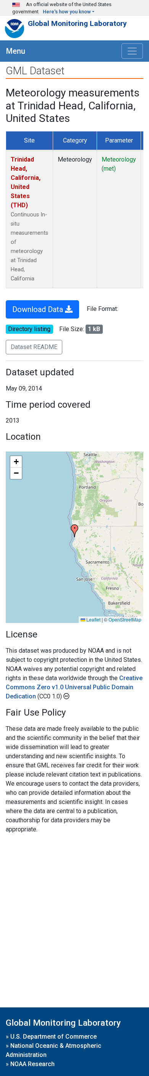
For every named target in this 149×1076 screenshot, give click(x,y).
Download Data (38, 309)
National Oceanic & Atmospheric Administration (53, 1050)
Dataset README (34, 347)
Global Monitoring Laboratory (77, 23)
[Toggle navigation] (132, 51)
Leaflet (92, 619)
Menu (15, 51)
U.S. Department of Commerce (53, 1036)
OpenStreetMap (125, 619)
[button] (74, 530)
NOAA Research (32, 1064)
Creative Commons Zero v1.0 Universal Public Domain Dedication (74, 687)
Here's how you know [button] (67, 11)
